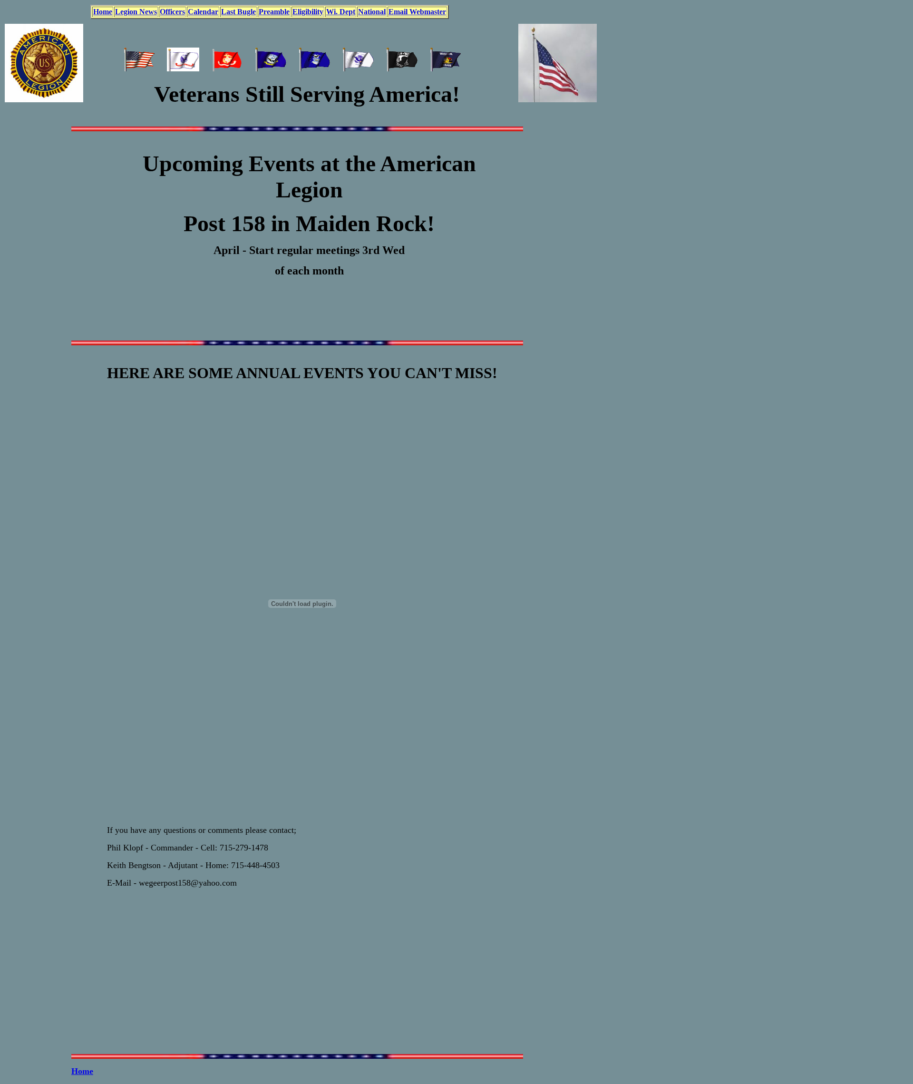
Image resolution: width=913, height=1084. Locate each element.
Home (82, 1071)
